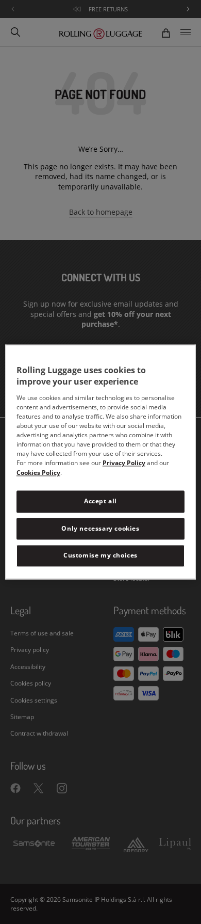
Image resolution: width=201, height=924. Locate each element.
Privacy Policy (124, 462)
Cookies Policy (38, 472)
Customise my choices (100, 555)
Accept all (100, 501)
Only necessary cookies (100, 528)
